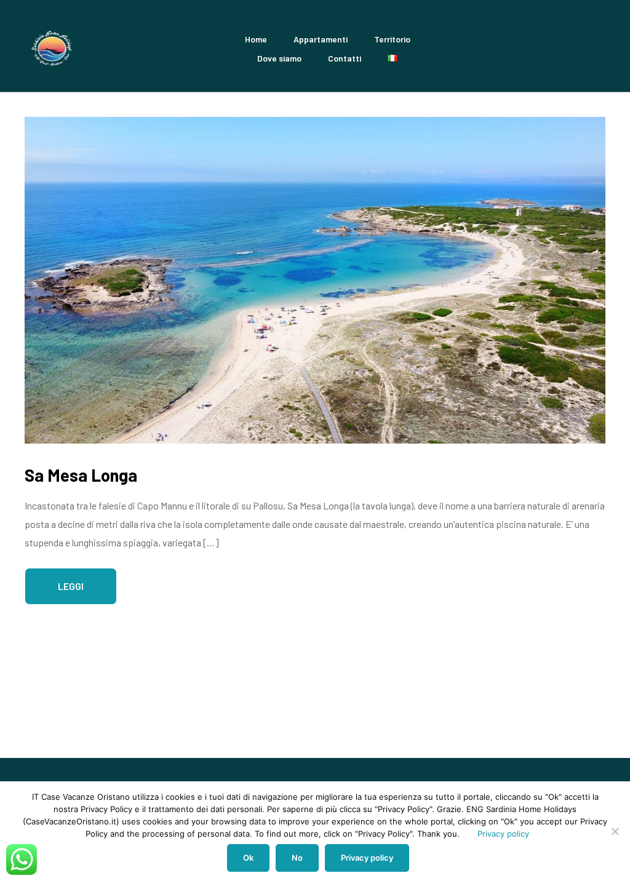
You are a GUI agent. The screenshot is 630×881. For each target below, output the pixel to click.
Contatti (344, 58)
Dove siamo (279, 58)
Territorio (392, 39)
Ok (248, 858)
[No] (614, 831)
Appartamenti (320, 39)
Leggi (71, 586)
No (297, 858)
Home (256, 39)
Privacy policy (503, 834)
